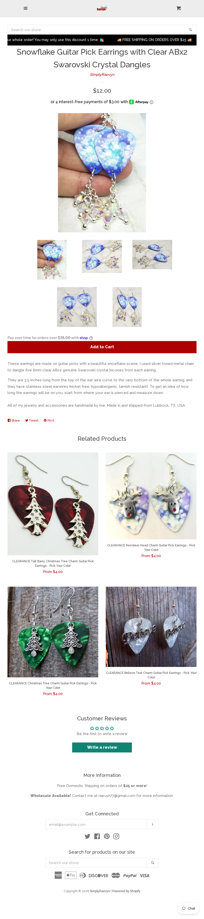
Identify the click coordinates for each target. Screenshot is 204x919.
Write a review (102, 747)
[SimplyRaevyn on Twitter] (88, 837)
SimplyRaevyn (102, 74)
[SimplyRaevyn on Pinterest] (107, 837)
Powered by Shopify (126, 891)
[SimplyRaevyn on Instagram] (116, 837)
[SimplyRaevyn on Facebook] (97, 837)
